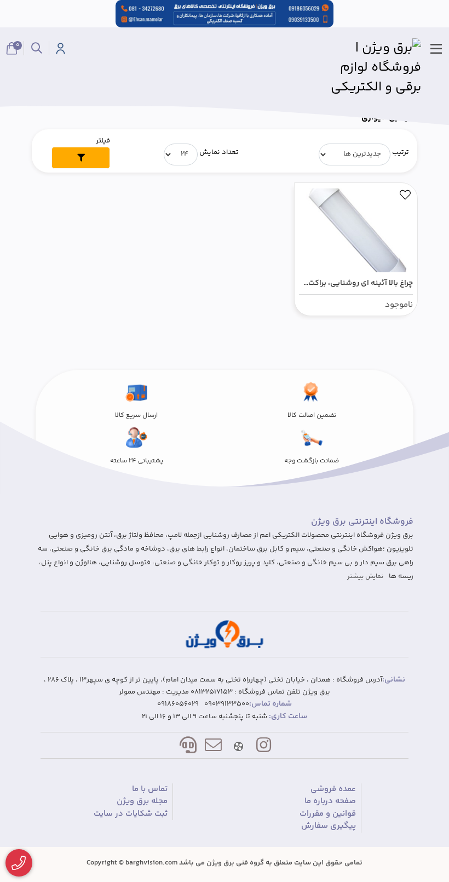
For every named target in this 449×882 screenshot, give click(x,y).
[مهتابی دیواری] (224, 634)
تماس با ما (150, 789)
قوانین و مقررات (328, 814)
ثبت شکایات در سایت (131, 814)
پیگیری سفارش (328, 826)
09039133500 (226, 704)
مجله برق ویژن (142, 801)
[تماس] (18, 863)
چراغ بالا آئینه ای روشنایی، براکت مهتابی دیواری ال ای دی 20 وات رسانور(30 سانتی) (360, 283)
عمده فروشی (333, 789)
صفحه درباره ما (330, 801)
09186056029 (178, 704)
